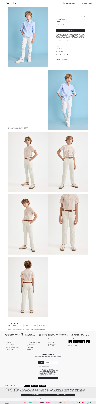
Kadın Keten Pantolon (25, 400)
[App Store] (27, 385)
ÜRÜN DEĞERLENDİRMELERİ (62, 54)
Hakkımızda (8, 342)
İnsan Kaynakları (10, 344)
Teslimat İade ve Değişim (62, 59)
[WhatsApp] (70, 341)
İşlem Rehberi (30, 347)
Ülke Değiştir (73, 345)
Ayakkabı (51, 325)
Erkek (48, 362)
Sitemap (7, 351)
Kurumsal (8, 340)
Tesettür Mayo (9, 400)
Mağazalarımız (51, 340)
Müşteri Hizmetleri (52, 344)
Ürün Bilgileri (59, 51)
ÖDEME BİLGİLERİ (59, 57)
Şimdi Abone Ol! (48, 377)
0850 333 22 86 (51, 345)
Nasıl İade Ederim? (32, 344)
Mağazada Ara (59, 48)
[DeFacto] (11, 3)
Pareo (35, 400)
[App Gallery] (42, 385)
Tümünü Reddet (34, 394)
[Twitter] (79, 341)
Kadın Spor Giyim (65, 400)
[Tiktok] (88, 341)
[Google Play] (34, 385)
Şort (21, 325)
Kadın (41, 362)
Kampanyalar (30, 349)
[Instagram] (83, 341)
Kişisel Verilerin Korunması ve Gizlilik (35, 351)
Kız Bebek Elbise (51, 400)
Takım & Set (27, 325)
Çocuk (54, 362)
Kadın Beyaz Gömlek (80, 400)
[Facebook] (75, 341)
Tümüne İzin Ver (61, 394)
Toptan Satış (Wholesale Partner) (13, 347)
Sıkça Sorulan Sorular (32, 340)
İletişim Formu (51, 342)
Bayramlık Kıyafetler (12, 325)
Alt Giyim (34, 325)
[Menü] (3, 3)
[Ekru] (56, 26)
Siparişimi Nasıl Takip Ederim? (34, 342)
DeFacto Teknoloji (10, 349)
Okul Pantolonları (43, 325)
